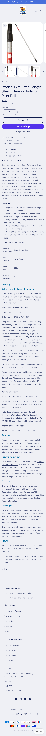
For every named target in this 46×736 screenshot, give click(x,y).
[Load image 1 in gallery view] (10, 71)
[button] (4, 10)
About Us (8, 626)
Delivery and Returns (12, 611)
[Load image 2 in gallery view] (23, 71)
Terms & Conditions (12, 616)
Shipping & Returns (14, 156)
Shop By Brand (10, 650)
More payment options (23, 132)
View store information (13, 144)
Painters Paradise (19, 730)
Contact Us (8, 621)
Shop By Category (11, 645)
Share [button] (6, 569)
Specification (12, 153)
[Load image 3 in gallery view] (34, 71)
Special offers (9, 660)
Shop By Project (10, 655)
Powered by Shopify (32, 730)
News (6, 631)
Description (11, 150)
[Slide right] (43, 71)
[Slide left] (2, 71)
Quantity (5, 107)
